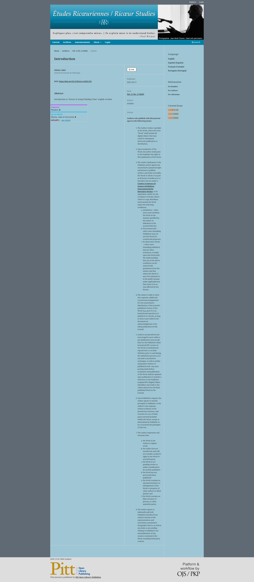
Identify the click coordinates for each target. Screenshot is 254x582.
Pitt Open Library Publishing (88, 577)
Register (192, 2)
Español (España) (175, 62)
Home (56, 51)
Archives (67, 42)
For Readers (173, 86)
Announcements (82, 42)
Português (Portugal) (177, 70)
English (171, 58)
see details (65, 120)
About (97, 42)
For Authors (173, 90)
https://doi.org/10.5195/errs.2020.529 (75, 81)
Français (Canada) (176, 66)
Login (107, 42)
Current (56, 42)
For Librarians (174, 94)
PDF (132, 69)
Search (197, 42)
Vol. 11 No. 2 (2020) (80, 51)
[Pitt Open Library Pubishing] (70, 574)
